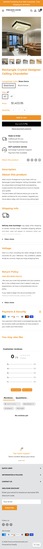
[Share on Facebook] (28, 160)
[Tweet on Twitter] (35, 160)
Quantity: (6, 110)
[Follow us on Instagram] (7, 524)
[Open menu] (3, 10)
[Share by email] (39, 160)
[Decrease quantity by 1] (13, 110)
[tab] (22, 398)
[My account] (35, 11)
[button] (21, 364)
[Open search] (31, 11)
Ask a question (16, 390)
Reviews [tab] (9, 398)
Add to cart (21, 118)
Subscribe (9, 508)
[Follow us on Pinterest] (11, 524)
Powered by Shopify (9, 544)
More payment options (21, 129)
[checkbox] (20, 408)
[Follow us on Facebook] (3, 524)
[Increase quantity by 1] (25, 110)
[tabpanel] (21, 420)
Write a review (27, 390)
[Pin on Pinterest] (32, 160)
